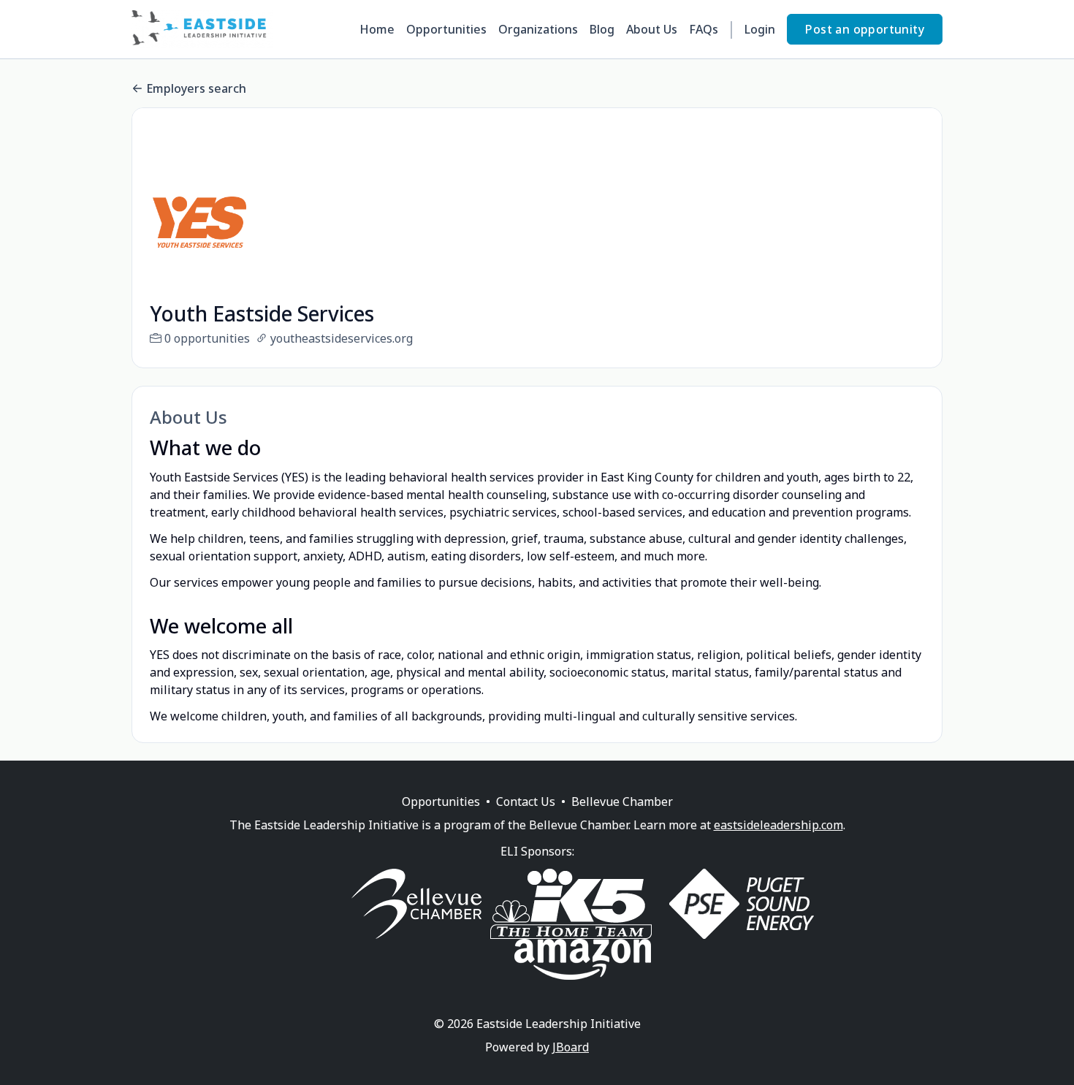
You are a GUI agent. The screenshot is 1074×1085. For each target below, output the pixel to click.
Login (759, 29)
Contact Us (525, 801)
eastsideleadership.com (778, 825)
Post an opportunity (864, 29)
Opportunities (446, 29)
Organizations (538, 29)
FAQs (703, 29)
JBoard (570, 1047)
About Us (651, 29)
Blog (602, 29)
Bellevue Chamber (622, 801)
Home (377, 29)
